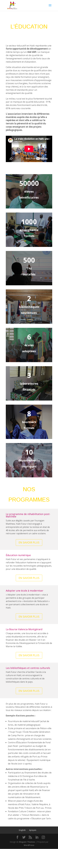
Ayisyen (32, 830)
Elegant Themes (27, 842)
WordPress (29, 845)
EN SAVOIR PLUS (29, 542)
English (22, 830)
